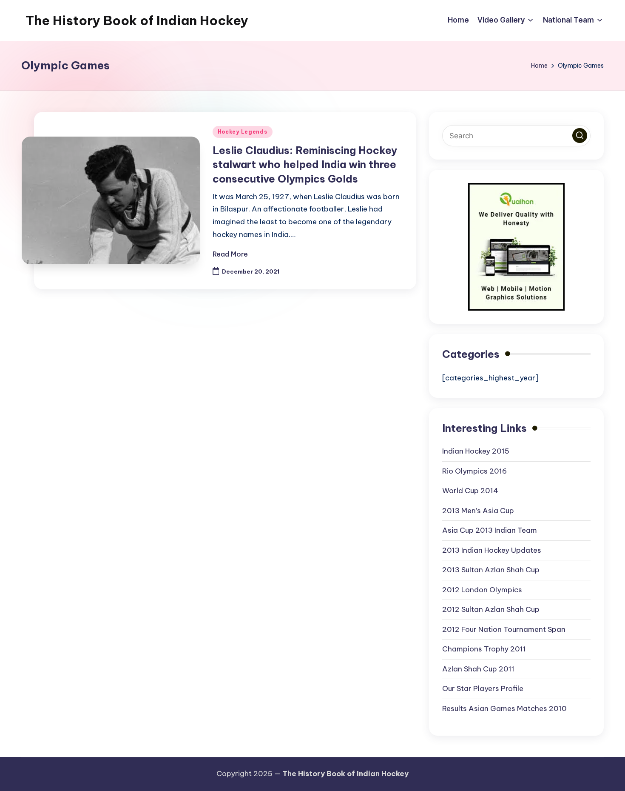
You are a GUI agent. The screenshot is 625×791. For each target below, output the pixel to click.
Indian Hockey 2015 (475, 451)
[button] (579, 135)
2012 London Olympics (482, 589)
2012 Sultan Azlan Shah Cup (491, 609)
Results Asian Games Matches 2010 (504, 708)
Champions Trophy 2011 (484, 649)
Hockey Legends (242, 132)
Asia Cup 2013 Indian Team (489, 530)
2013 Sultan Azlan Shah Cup (491, 569)
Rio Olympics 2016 (474, 471)
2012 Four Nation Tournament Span (503, 629)
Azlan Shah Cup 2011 (478, 669)
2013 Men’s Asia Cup (478, 510)
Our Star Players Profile (482, 688)
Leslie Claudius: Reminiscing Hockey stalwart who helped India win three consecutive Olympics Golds (305, 164)
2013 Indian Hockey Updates (491, 550)
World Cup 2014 (470, 490)
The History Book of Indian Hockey (137, 20)
